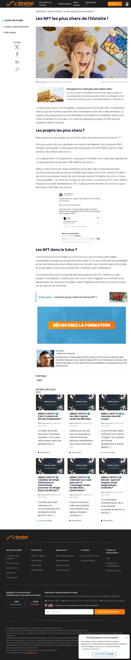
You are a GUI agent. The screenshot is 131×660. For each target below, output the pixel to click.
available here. (31, 653)
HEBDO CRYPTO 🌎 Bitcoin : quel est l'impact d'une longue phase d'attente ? (111, 482)
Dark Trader (36, 565)
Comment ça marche (45, 3)
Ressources (41, 11)
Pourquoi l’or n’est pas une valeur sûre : (90, 89)
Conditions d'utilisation (90, 649)
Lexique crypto (62, 570)
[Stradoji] (19, 3)
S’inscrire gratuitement (109, 611)
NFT (117, 137)
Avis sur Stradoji (88, 560)
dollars (67, 151)
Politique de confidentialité (105, 646)
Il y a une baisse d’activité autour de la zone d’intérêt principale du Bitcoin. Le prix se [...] (112, 506)
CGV (108, 558)
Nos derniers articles (65, 556)
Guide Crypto (12, 577)
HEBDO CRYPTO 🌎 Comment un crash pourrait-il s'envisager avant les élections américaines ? (80, 484)
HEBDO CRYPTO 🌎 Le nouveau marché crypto (112, 416)
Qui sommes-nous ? (90, 556)
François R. (45, 423)
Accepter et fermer (104, 654)
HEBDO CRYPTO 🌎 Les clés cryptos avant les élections (80, 416)
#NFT (39, 380)
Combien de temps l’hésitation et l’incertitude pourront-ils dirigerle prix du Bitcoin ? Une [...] (49, 509)
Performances (65, 4)
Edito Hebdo (10, 32)
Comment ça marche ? (12, 557)
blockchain (81, 256)
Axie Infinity (101, 172)
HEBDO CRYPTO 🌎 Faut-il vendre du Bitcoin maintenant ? (50, 416)
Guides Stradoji (62, 565)
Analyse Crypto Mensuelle (16, 26)
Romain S (43, 82)
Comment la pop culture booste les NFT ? (75, 297)
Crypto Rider (36, 560)
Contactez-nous (113, 570)
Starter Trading (38, 556)
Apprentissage (62, 560)
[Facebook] (17, 54)
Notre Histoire (76, 3)
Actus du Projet (14, 20)
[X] (17, 47)
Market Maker (37, 570)
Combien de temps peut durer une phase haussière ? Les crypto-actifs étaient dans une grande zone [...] (50, 437)
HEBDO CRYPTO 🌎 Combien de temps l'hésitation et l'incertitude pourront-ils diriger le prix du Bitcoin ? (49, 484)
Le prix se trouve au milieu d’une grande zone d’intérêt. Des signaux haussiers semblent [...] (79, 509)
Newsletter (11, 572)
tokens (54, 107)
